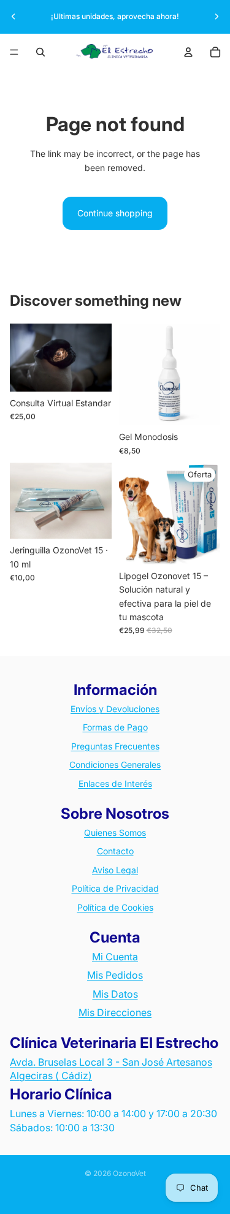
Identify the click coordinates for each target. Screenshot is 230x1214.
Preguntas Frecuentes (115, 746)
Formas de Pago (115, 727)
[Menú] (14, 52)
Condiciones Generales (115, 764)
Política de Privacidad (115, 888)
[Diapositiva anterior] (13, 16)
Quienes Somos (115, 832)
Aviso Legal (115, 870)
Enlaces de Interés (115, 783)
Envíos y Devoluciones (115, 709)
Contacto (115, 851)
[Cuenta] (188, 52)
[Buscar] (40, 52)
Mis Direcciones (115, 1012)
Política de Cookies (115, 907)
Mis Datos (115, 994)
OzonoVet (129, 1173)
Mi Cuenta (115, 956)
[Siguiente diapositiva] (216, 16)
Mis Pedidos (115, 975)
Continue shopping (115, 213)
